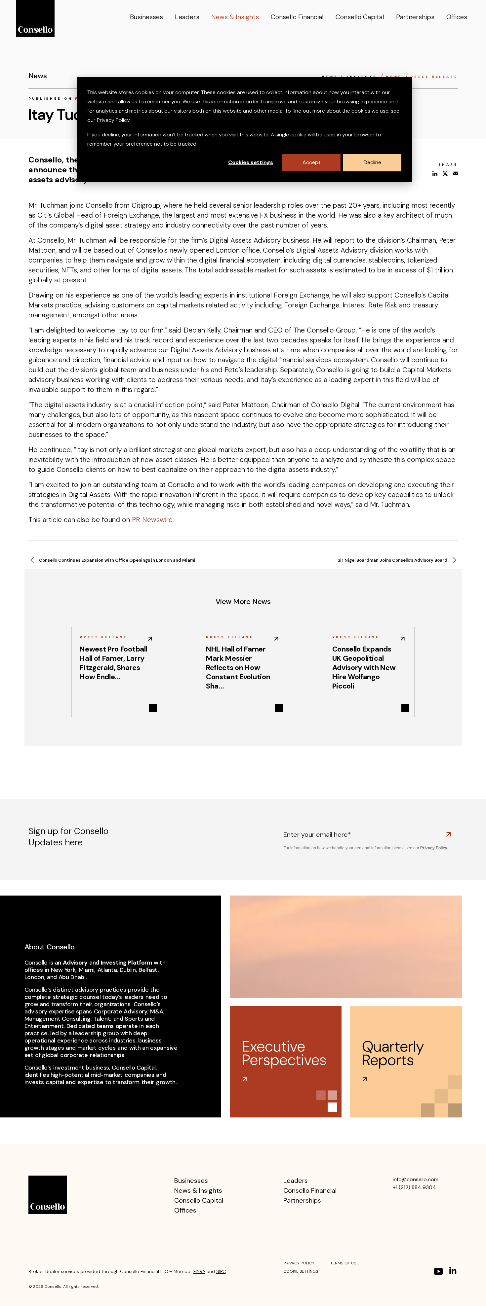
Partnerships (415, 17)
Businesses (146, 17)
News (394, 77)
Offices (456, 17)
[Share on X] (445, 173)
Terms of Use (344, 1263)
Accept (312, 162)
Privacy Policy (298, 1263)
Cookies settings (250, 162)
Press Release (434, 77)
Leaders (187, 17)
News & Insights (235, 17)
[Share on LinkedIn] (434, 173)
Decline (372, 162)
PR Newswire (152, 519)
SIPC (221, 1271)
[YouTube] (438, 1271)
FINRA (199, 1271)
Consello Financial (297, 17)
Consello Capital (360, 17)
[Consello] (47, 1194)
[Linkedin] (453, 1271)
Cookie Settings (300, 1271)
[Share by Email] (455, 173)
